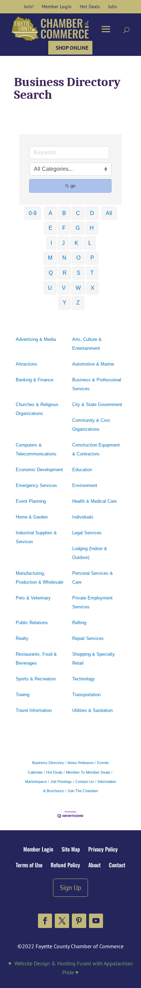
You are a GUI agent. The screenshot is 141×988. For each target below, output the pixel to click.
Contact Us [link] (84, 781)
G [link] (78, 228)
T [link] (92, 273)
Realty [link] (22, 638)
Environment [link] (84, 485)
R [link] (65, 273)
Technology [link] (83, 678)
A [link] (50, 213)
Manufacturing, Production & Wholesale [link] (39, 578)
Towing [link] (22, 694)
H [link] (92, 228)
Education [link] (82, 469)
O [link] (78, 258)
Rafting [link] (79, 622)
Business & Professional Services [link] (96, 384)
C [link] (78, 213)
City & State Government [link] (97, 404)
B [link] (64, 213)
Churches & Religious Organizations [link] (37, 409)
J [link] (63, 243)
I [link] (51, 243)
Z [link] (78, 303)
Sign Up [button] (70, 887)
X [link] (92, 288)
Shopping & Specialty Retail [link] (93, 659)
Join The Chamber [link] (82, 791)
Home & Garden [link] (32, 517)
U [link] (50, 288)
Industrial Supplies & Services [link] (36, 537)
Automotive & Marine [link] (93, 364)
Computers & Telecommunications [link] (36, 449)
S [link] (78, 273)
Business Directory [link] (48, 763)
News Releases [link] (80, 763)
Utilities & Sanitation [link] (92, 710)
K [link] (76, 243)
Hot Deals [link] (54, 772)
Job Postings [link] (61, 781)
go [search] (72, 185)
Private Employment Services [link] (92, 602)
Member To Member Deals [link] (88, 772)
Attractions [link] (26, 364)
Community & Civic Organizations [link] (91, 425)
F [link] (64, 228)
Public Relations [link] (32, 622)
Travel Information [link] (34, 710)
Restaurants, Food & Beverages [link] (36, 659)
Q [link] (51, 273)
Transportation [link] (86, 694)
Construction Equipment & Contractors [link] (96, 449)
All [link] (109, 213)
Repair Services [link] (88, 638)
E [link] (50, 228)
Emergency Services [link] (36, 485)
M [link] (50, 258)
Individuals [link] (82, 517)
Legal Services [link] (87, 532)
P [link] (92, 258)
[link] (29, 6)
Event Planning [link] (31, 501)
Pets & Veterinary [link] (33, 597)
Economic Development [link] (39, 469)
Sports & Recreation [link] (36, 678)
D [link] (92, 213)
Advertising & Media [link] (36, 339)
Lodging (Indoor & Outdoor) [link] (89, 553)
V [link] (64, 288)
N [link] (64, 258)
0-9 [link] (33, 213)
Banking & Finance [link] (34, 379)
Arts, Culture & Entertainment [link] (87, 344)
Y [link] (64, 303)
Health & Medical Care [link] (94, 501)
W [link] (78, 288)
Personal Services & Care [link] (92, 578)
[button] (45, 921)
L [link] (89, 243)
